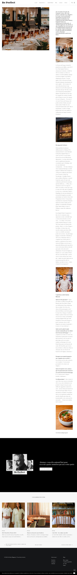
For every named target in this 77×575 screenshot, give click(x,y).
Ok (74, 573)
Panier (64, 565)
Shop (56, 2)
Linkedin (53, 564)
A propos (60, 2)
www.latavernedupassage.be (62, 433)
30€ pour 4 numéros (46, 469)
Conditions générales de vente (67, 563)
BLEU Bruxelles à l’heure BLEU (9, 532)
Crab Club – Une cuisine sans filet (60, 532)
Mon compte (65, 560)
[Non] (75, 573)
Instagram (53, 562)
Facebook (53, 560)
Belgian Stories (42, 2)
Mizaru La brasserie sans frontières (35, 532)
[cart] (74, 2)
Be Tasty (3, 530)
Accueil (36, 2)
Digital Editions (50, 2)
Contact (65, 2)
